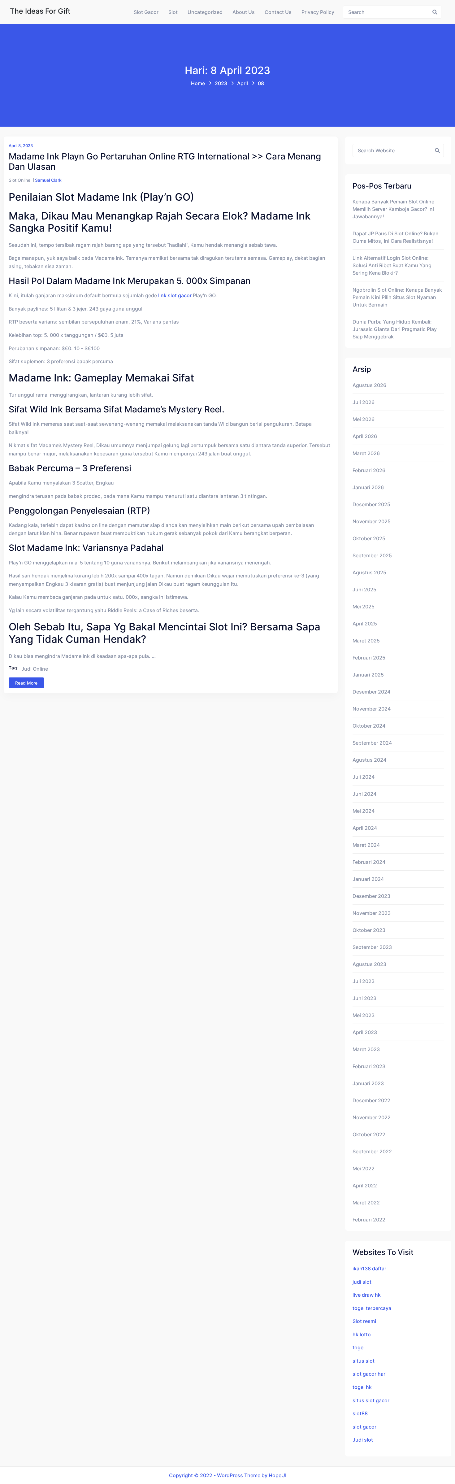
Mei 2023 (364, 1015)
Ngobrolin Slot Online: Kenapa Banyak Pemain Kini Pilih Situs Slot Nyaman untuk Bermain (397, 297)
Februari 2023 (369, 1066)
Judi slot (363, 1440)
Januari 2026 (368, 487)
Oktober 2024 (369, 726)
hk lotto (362, 1334)
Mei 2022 (364, 1168)
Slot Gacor (146, 12)
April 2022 (365, 1185)
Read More (26, 682)
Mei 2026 (364, 419)
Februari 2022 (369, 1219)
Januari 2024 (368, 879)
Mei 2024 (364, 811)
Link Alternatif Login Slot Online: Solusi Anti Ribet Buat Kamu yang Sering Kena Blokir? (392, 265)
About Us (243, 12)
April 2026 (365, 436)
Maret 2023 (366, 1049)
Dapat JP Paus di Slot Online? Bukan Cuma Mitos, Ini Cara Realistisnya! (396, 237)
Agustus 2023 (369, 964)
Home (198, 83)
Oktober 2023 (369, 930)
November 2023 (372, 913)
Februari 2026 (369, 470)
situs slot (364, 1361)
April (242, 83)
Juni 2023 (364, 998)
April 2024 (365, 828)
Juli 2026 (364, 402)
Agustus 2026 (369, 385)
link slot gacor (175, 295)
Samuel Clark (48, 180)
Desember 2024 (371, 692)
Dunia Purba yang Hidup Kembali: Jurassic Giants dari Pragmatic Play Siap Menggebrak (395, 329)
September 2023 (372, 947)
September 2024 (372, 743)
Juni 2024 (364, 794)
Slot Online (19, 180)
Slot (173, 12)
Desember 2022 (371, 1100)
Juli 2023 (364, 981)
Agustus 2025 (369, 572)
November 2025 (372, 521)
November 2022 (372, 1117)
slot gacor (364, 1427)
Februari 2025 (369, 658)
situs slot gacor (371, 1400)
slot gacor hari (370, 1374)
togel (359, 1347)
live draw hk (367, 1295)
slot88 (360, 1413)
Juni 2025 (364, 589)
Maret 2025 (366, 641)
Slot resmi (364, 1321)
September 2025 (372, 555)
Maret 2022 (366, 1202)
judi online (34, 669)
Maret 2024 (366, 845)
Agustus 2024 (369, 760)
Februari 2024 (369, 862)
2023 (221, 83)
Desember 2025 (371, 504)
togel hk (362, 1387)
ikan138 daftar (369, 1268)
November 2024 (372, 709)
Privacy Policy (317, 12)
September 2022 (372, 1151)
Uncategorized (205, 12)
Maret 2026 (366, 453)
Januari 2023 (368, 1083)
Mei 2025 (364, 606)
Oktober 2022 (369, 1134)
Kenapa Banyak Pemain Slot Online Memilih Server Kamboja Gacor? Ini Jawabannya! (393, 209)
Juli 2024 (364, 777)
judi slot (362, 1282)
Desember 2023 (371, 896)
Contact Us (278, 12)
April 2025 (365, 623)
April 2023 (365, 1032)
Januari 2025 (368, 675)
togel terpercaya (372, 1308)
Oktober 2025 (369, 538)
